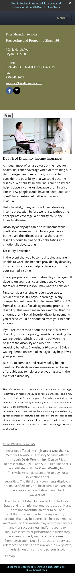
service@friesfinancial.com (24, 83)
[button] (63, 18)
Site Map (9, 556)
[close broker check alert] (69, 3)
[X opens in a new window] (16, 90)
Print (7, 116)
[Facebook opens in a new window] (9, 90)
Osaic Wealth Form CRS (19, 444)
